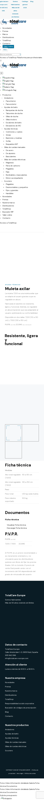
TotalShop (6, 40)
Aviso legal (20, 773)
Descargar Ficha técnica (16, 528)
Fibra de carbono (13, 166)
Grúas (8, 135)
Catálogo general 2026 (25, 5)
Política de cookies (30, 773)
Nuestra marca (8, 202)
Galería (32, 783)
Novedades (7, 28)
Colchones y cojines (14, 132)
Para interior (11, 101)
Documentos (12, 786)
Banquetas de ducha (14, 110)
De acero (9, 150)
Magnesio (10, 162)
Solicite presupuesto (8, 795)
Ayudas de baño (11, 107)
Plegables (10, 169)
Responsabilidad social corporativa (19, 703)
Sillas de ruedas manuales (14, 147)
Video (7, 783)
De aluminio (10, 153)
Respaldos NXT (12, 144)
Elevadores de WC (13, 125)
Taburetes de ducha (14, 113)
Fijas (7, 172)
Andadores (8, 98)
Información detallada (19, 783)
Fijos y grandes (12, 190)
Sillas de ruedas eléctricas (14, 159)
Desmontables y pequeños (17, 187)
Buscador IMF (8, 212)
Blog (31, 1)
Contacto (6, 43)
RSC (5, 49)
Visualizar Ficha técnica (16, 525)
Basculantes (11, 156)
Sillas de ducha (12, 116)
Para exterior (11, 104)
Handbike (9, 193)
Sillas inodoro (11, 119)
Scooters (8, 181)
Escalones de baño (14, 122)
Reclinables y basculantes (16, 175)
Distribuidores (8, 37)
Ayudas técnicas (11, 129)
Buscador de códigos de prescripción (20, 708)
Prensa (5, 31)
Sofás (8, 141)
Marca (5, 34)
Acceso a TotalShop (8, 223)
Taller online (8, 46)
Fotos (2, 783)
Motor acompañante (14, 178)
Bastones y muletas (14, 138)
